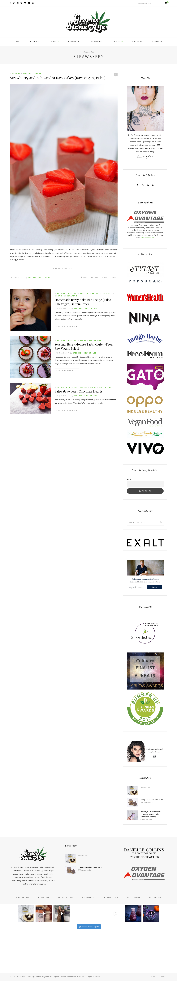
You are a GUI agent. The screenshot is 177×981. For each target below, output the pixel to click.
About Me (137, 41)
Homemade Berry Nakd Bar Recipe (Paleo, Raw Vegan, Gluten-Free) (83, 302)
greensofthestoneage (40, 277)
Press (117, 41)
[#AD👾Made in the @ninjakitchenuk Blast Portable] (133, 913)
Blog (54, 41)
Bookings (74, 41)
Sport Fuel (106, 293)
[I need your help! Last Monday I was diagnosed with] (97, 913)
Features (96, 41)
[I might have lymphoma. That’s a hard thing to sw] (115, 913)
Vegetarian (70, 296)
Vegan (38, 74)
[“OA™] (145, 222)
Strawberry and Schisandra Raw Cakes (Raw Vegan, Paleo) (58, 77)
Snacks (94, 293)
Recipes (34, 41)
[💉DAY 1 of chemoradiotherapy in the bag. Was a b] (79, 913)
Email (129, 479)
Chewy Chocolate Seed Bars (151, 799)
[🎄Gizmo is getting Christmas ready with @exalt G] (44, 913)
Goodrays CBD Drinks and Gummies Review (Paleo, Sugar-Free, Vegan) (151, 814)
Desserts (28, 74)
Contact (157, 41)
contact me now (147, 237)
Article (16, 74)
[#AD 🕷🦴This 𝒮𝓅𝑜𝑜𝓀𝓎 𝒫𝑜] (151, 913)
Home (18, 41)
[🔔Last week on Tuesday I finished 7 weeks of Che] (61, 913)
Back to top (158, 977)
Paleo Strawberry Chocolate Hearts (78, 391)
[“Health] (145, 689)
